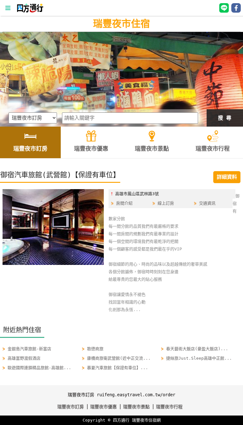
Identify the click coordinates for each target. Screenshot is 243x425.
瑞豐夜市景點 (136, 406)
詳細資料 (227, 177)
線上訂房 (166, 203)
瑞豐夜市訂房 (70, 406)
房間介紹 (124, 203)
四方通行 (121, 420)
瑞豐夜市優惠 (103, 406)
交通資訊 (207, 203)
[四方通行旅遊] (30, 11)
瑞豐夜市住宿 (121, 23)
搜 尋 (224, 118)
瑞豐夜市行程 (169, 406)
